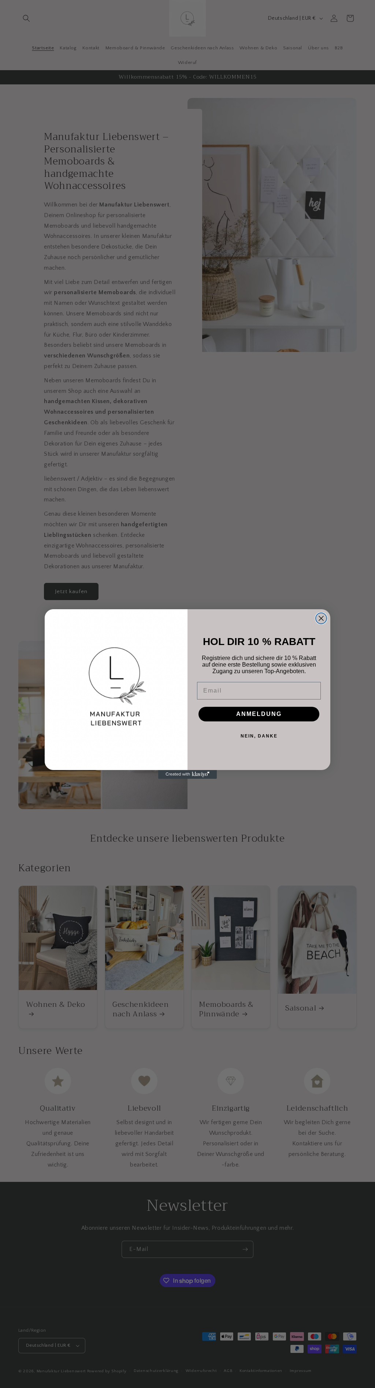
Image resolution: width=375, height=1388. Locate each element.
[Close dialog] (321, 618)
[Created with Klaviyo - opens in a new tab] (187, 774)
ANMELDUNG (259, 714)
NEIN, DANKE (259, 736)
